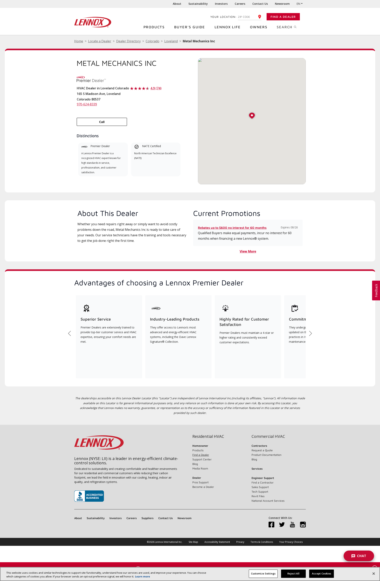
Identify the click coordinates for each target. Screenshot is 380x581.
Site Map (193, 542)
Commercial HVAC (268, 436)
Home (78, 41)
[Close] (373, 573)
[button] (252, 116)
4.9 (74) (156, 88)
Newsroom (282, 4)
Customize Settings (263, 573)
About (177, 4)
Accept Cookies (321, 573)
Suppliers (148, 518)
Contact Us (260, 4)
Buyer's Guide (189, 27)
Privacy (240, 542)
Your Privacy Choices (291, 542)
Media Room (200, 468)
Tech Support (260, 491)
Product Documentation (266, 454)
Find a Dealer (283, 16)
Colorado (152, 41)
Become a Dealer (203, 486)
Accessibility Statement (217, 542)
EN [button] (298, 4)
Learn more (142, 576)
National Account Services (268, 500)
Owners (258, 27)
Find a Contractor (263, 482)
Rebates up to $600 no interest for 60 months (232, 227)
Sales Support (260, 487)
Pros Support (200, 482)
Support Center (202, 459)
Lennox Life (228, 27)
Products (154, 27)
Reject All (293, 573)
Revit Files (258, 496)
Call (101, 122)
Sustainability (198, 4)
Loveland (171, 41)
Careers (240, 4)
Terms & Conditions (262, 542)
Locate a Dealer (99, 41)
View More (248, 251)
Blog (195, 464)
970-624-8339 (87, 104)
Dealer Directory (128, 41)
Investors (221, 4)
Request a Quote (262, 450)
